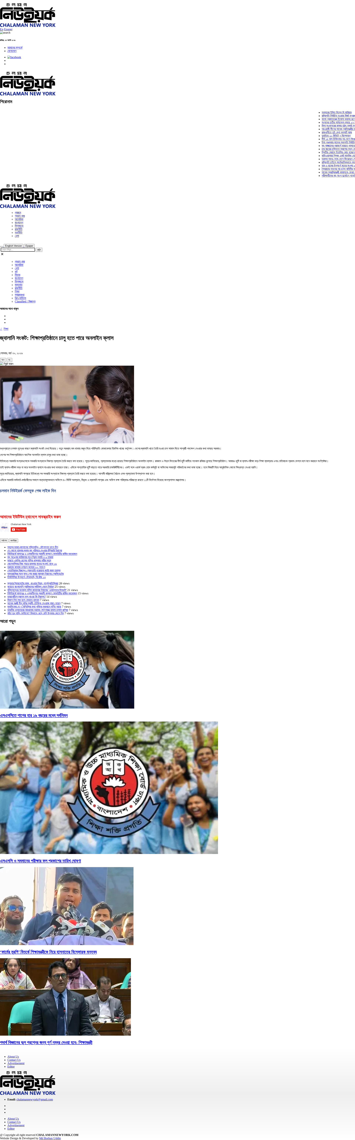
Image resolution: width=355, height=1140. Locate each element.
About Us (13, 1056)
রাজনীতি (18, 229)
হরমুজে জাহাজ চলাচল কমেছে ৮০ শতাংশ (26, 567)
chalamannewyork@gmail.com (34, 1099)
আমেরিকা (19, 219)
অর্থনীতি (18, 232)
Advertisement (15, 1063)
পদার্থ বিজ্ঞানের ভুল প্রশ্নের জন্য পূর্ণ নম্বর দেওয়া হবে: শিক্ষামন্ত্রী (46, 1042)
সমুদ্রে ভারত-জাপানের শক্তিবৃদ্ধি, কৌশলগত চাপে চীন (32, 547)
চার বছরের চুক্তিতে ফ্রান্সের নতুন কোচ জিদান (325, 149)
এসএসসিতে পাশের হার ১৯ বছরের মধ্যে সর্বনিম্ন (34, 715)
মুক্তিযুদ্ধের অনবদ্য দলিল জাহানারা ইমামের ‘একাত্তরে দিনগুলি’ (37, 590)
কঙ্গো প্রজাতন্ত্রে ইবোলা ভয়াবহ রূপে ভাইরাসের (325, 119)
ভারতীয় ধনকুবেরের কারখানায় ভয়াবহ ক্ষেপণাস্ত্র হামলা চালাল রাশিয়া (37, 610)
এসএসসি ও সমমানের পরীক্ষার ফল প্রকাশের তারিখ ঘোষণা (40, 860)
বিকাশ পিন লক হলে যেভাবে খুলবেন (23, 600)
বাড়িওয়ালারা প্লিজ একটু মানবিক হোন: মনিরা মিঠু (326, 155)
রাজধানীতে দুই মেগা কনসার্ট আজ (319, 132)
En (1, 29)
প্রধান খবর (20, 215)
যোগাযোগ (11, 50)
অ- (9, 359)
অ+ (3, 359)
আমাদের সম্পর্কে (14, 47)
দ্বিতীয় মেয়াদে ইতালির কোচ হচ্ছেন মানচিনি (324, 152)
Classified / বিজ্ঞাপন (25, 301)
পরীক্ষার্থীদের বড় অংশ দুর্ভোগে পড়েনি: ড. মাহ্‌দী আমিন (329, 175)
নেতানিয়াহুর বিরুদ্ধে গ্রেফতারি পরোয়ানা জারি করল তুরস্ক (33, 570)
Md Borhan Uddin (50, 1138)
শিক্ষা (17, 291)
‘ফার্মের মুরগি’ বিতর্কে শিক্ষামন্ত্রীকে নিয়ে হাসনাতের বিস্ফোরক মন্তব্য (48, 952)
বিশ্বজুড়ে (19, 225)
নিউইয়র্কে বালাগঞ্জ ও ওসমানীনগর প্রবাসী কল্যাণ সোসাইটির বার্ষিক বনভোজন (42, 553)
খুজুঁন (39, 249)
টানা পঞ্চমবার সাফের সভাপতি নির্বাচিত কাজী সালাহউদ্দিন (329, 142)
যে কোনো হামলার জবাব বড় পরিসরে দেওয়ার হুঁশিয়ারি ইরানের (34, 550)
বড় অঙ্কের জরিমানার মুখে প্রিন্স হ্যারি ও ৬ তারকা (30, 557)
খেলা (17, 235)
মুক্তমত (18, 284)
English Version (13, 245)
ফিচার (17, 274)
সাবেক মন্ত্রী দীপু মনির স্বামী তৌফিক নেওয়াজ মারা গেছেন (33, 603)
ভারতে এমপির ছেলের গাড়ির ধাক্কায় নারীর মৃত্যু (29, 560)
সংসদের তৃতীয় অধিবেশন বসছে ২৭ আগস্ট (323, 122)
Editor (11, 1066)
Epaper (8, 29)
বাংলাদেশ (19, 222)
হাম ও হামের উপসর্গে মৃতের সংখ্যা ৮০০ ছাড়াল (325, 165)
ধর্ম (16, 271)
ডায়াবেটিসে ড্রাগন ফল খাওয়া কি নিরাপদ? (26, 596)
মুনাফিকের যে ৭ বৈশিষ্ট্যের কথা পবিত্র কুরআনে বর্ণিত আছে (34, 606)
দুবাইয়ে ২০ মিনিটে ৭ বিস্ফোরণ (318, 135)
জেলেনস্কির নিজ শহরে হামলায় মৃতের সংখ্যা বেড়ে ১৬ (32, 563)
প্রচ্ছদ (18, 212)
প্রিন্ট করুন (8, 363)
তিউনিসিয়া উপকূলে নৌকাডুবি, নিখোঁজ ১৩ (26, 577)
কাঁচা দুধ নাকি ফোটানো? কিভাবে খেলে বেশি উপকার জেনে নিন (35, 613)
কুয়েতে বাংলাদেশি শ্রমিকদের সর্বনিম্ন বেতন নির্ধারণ (30, 586)
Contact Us (14, 1059)
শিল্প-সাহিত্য (20, 298)
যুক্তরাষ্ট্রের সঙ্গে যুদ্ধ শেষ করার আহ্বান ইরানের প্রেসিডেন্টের (35, 573)
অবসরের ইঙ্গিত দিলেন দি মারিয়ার (319, 112)
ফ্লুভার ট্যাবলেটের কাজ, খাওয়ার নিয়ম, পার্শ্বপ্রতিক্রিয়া (32, 583)
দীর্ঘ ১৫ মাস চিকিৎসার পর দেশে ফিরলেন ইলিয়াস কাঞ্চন (329, 139)
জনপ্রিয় (14, 540)
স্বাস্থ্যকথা (19, 294)
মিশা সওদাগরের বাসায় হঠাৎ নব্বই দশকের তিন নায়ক (327, 125)
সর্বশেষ (4, 540)
